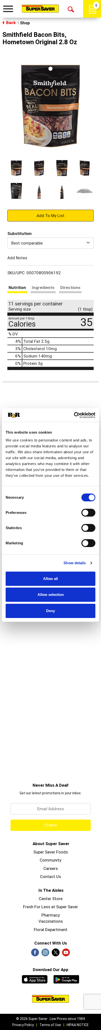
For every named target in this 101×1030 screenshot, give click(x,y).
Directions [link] (70, 287)
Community (50, 860)
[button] (16, 168)
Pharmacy (50, 915)
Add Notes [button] (17, 257)
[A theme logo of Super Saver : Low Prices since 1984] (40, 8)
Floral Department (50, 929)
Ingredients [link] (43, 287)
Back (10, 22)
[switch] (88, 513)
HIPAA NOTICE (78, 1025)
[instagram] (45, 953)
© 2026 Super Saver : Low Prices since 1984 (50, 1019)
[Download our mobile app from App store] (35, 978)
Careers (50, 868)
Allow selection (51, 594)
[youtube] (66, 953)
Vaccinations (50, 921)
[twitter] (56, 953)
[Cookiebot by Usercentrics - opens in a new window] (73, 415)
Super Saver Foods (50, 852)
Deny (50, 611)
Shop (25, 22)
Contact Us (50, 876)
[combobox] (50, 243)
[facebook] (35, 953)
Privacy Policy (23, 1025)
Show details (74, 563)
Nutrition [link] (17, 287)
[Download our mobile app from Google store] (66, 978)
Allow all (50, 579)
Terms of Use (50, 1025)
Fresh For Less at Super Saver (50, 906)
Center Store (51, 898)
